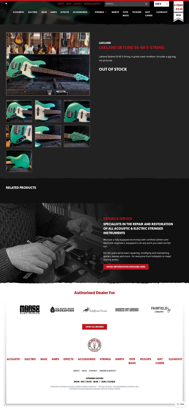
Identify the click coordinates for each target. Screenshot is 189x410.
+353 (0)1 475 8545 (105, 387)
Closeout (161, 12)
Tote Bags (126, 14)
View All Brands (95, 326)
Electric (33, 12)
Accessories (80, 12)
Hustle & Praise (114, 389)
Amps (54, 12)
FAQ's (68, 3)
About (61, 3)
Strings (99, 12)
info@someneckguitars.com (125, 387)
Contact (77, 3)
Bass (44, 12)
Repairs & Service (92, 3)
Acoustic (18, 12)
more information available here (126, 266)
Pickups (136, 12)
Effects (65, 12)
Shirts (115, 12)
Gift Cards (148, 14)
